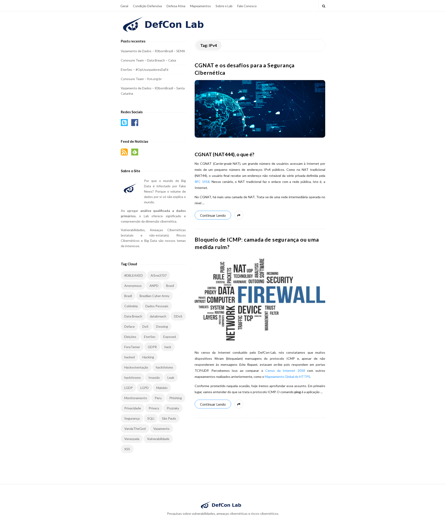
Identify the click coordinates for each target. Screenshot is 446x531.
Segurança (132, 418)
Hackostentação (136, 367)
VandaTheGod (135, 429)
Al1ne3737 (159, 275)
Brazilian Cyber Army (154, 296)
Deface (129, 326)
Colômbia (131, 306)
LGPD (144, 388)
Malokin (161, 388)
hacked (129, 357)
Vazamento (161, 429)
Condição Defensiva (147, 6)
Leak (170, 377)
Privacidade (132, 408)
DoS (145, 326)
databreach (158, 316)
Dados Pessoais (156, 306)
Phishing (175, 398)
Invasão (154, 377)
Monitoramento (135, 398)
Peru (158, 398)
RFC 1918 (202, 182)
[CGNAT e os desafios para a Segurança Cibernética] (260, 109)
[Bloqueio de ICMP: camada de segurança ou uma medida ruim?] (260, 299)
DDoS (178, 316)
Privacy (154, 408)
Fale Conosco (247, 6)
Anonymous (133, 286)
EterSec (150, 337)
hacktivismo (164, 367)
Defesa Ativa (176, 6)
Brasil (170, 286)
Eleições (130, 337)
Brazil (128, 296)
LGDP (128, 388)
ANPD (153, 286)
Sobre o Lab (224, 6)
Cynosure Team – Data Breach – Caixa (148, 60)
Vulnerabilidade (158, 439)
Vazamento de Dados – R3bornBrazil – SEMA (153, 51)
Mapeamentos (200, 6)
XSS (127, 449)
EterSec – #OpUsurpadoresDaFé (144, 69)
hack (167, 347)
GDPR (152, 347)
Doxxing (162, 326)
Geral (124, 6)
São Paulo (169, 418)
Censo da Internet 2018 (285, 370)
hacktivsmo (132, 377)
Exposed (169, 337)
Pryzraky (173, 408)
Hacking (148, 357)
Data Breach (133, 316)
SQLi (150, 418)
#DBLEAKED (133, 275)
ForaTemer (132, 347)
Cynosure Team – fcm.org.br (141, 79)
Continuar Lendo (213, 215)
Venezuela (131, 439)
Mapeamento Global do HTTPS (287, 377)
